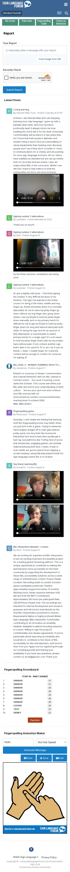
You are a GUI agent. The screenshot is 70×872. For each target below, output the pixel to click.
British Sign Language (25, 857)
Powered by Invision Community (35, 867)
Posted (49, 112)
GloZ (18, 550)
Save (45, 758)
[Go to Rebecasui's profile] (9, 412)
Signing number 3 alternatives (28, 216)
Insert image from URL (50, 59)
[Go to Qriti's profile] (9, 233)
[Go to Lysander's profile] (9, 218)
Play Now (35, 720)
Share (29, 758)
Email (61, 758)
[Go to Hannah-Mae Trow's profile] (9, 111)
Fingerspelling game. (23, 411)
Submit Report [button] (14, 89)
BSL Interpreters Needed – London (30, 546)
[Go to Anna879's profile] (9, 465)
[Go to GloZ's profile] (9, 548)
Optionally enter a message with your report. (32, 50)
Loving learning (21, 109)
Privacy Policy (49, 857)
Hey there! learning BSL (25, 464)
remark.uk (21, 368)
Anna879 (21, 467)
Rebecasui (21, 414)
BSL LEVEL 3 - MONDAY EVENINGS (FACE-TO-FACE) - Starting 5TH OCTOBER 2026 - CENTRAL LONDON (38, 365)
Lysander (21, 219)
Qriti (18, 235)
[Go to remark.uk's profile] (9, 366)
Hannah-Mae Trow (26, 112)
